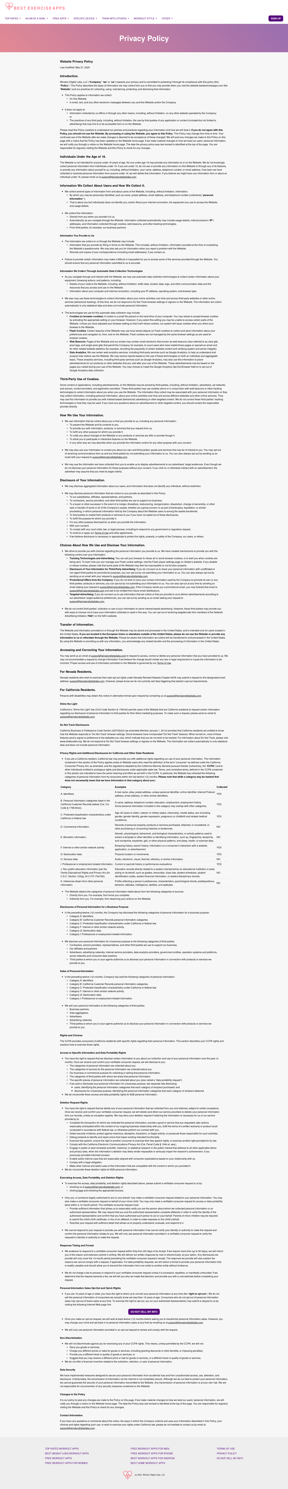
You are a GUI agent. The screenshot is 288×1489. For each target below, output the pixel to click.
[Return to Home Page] (35, 6)
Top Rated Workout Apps (62, 1448)
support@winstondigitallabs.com (119, 177)
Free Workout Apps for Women (66, 1463)
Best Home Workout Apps (148, 1463)
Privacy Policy (227, 1453)
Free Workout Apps (58, 1458)
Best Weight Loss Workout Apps (67, 1453)
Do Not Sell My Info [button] (144, 1311)
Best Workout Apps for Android (153, 1458)
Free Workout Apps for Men (150, 1448)
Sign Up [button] (276, 18)
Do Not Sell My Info (230, 1458)
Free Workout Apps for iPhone (152, 1453)
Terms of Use (102, 533)
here (80, 1190)
